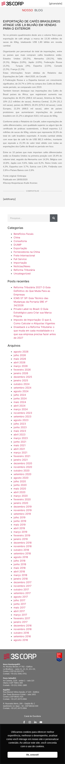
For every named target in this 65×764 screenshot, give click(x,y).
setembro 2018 (22, 553)
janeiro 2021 (21, 459)
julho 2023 (20, 423)
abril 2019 (19, 528)
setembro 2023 (22, 416)
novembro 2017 (22, 585)
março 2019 (20, 531)
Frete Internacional (24, 255)
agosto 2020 (21, 477)
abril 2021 (19, 448)
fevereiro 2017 (22, 618)
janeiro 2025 (21, 380)
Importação (20, 262)
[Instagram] (29, 722)
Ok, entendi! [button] (32, 754)
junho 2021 (20, 441)
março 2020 (21, 495)
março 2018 (20, 575)
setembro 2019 (22, 513)
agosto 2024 (21, 391)
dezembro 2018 (23, 542)
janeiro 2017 (21, 621)
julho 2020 (20, 481)
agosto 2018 (21, 557)
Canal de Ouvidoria (32, 716)
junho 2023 (20, 427)
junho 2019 (20, 520)
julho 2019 (19, 517)
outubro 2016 (21, 632)
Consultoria (20, 241)
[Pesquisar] (53, 218)
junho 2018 (20, 564)
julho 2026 (20, 355)
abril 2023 (19, 434)
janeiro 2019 (21, 539)
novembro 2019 (23, 510)
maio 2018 (20, 567)
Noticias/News (22, 266)
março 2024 (21, 409)
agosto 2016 (21, 639)
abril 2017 (19, 611)
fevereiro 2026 (22, 369)
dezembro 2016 (23, 625)
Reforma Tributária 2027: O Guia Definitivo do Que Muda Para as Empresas (32, 291)
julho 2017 (19, 600)
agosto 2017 (21, 596)
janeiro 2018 (21, 578)
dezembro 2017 (22, 582)
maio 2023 (20, 430)
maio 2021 (20, 445)
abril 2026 (19, 362)
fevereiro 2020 (22, 499)
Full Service (20, 259)
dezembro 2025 (23, 376)
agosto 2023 (21, 420)
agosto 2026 (21, 351)
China (17, 237)
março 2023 (21, 438)
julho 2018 (19, 560)
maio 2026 (20, 358)
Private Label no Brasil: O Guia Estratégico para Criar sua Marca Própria (33, 312)
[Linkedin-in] (35, 722)
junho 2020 (20, 484)
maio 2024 (20, 402)
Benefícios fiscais (23, 233)
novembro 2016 (23, 629)
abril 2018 (19, 571)
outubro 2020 (21, 470)
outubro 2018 (21, 549)
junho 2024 (20, 398)
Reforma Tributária (24, 269)
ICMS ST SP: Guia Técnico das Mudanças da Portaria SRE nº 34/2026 (31, 302)
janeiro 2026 (21, 373)
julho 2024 (20, 394)
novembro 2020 (23, 466)
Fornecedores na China (27, 251)
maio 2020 (20, 488)
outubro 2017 (21, 589)
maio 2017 (19, 607)
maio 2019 (20, 524)
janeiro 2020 (21, 502)
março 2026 (21, 366)
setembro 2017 (22, 593)
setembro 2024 (22, 387)
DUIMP (17, 244)
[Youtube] (41, 722)
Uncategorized (22, 273)
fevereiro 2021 (22, 456)
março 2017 (20, 614)
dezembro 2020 (23, 463)
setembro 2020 (22, 474)
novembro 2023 (23, 412)
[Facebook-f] (24, 722)
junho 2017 (20, 603)
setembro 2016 (22, 636)
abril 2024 (19, 405)
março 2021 (20, 452)
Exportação (20, 248)
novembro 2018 (23, 546)
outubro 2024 (21, 384)
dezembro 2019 (23, 506)
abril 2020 (19, 492)
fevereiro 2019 (22, 535)
